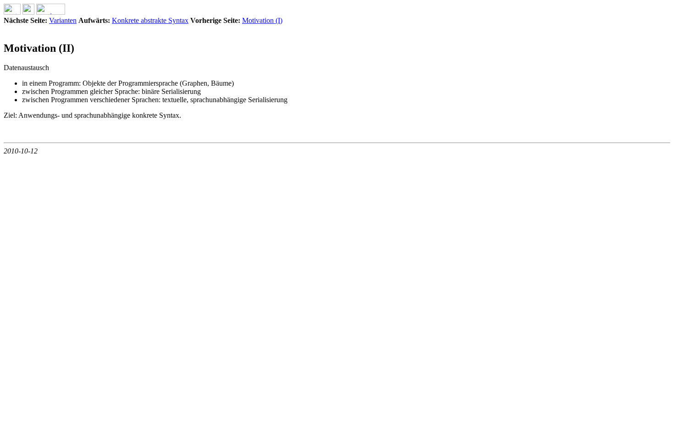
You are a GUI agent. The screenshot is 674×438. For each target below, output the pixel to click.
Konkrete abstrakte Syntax (150, 20)
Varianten (63, 20)
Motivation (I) (262, 20)
